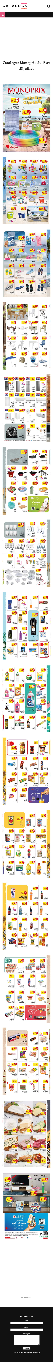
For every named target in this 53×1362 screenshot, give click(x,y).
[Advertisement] (26, 39)
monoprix (27, 1297)
